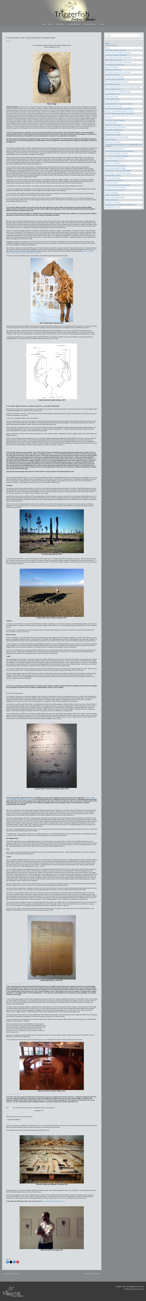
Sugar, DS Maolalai (110, 139)
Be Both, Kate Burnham (111, 67)
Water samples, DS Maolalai (113, 142)
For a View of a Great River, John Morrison (117, 156)
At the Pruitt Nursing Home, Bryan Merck (116, 153)
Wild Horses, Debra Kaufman (113, 125)
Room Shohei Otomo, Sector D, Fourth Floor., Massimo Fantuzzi (122, 87)
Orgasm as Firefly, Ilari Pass (112, 175)
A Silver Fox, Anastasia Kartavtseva (115, 120)
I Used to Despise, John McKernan (114, 148)
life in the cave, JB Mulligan (112, 163)
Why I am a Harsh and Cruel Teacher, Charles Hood (119, 113)
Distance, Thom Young (111, 200)
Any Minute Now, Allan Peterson (114, 180)
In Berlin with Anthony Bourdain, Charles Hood (118, 108)
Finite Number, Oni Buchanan (113, 60)
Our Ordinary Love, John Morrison (114, 158)
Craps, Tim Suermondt (111, 192)
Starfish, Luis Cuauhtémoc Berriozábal (115, 55)
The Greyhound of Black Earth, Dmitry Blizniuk (118, 57)
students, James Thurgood (112, 195)
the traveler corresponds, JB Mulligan (115, 166)
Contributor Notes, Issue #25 (92, 1273)
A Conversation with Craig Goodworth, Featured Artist (120, 204)
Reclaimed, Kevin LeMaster (112, 132)
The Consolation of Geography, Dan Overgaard (118, 173)
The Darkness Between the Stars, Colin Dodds (117, 72)
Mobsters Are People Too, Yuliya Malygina (117, 137)
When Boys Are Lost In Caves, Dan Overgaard (118, 170)
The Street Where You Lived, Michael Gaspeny (118, 91)
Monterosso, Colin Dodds (112, 74)
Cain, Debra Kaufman (111, 122)
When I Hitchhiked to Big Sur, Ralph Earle (116, 82)
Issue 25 (8, 41)
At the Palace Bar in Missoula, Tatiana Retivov (117, 185)
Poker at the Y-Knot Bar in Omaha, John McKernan (119, 151)
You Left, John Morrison (112, 161)
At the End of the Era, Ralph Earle (114, 79)
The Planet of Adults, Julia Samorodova (116, 187)
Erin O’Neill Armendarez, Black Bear (115, 50)
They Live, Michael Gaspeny (113, 89)
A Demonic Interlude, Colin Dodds (114, 77)
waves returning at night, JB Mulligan (115, 168)
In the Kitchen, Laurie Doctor (113, 69)
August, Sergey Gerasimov (112, 94)
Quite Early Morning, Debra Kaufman (115, 127)
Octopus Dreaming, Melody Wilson (114, 197)
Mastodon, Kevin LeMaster (112, 134)
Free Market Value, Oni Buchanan (114, 65)
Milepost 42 (141, 1289)
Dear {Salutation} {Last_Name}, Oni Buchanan (118, 62)
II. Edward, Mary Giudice (112, 99)
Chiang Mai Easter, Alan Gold (113, 106)
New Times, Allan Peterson (112, 178)
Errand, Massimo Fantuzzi (112, 84)
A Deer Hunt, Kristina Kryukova (114, 130)
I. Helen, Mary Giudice (111, 96)
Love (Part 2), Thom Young (10, 1273)
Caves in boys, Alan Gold (112, 101)
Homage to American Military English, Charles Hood (119, 111)
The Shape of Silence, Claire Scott (114, 190)
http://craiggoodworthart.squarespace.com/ (53, 1201)
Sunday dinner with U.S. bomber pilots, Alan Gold (119, 104)
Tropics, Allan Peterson (111, 183)
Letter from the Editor (111, 45)
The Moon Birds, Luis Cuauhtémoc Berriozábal (118, 52)
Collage (107, 48)
